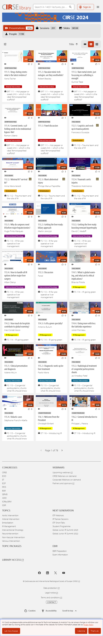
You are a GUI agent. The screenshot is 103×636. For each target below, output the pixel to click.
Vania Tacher (10, 78)
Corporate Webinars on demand (67, 479)
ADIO (4, 498)
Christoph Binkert (46, 423)
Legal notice (50, 592)
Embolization (7, 522)
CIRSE (4, 472)
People (16, 34)
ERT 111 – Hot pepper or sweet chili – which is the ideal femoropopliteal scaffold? (18, 95)
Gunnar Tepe (77, 81)
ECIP (4, 483)
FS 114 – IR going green (85, 292)
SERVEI (5, 494)
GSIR (4, 505)
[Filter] (5, 44)
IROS (4, 487)
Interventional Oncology (12, 530)
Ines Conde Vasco (12, 330)
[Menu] (98, 7)
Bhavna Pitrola (78, 282)
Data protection (50, 588)
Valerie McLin (10, 372)
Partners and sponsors (62, 483)
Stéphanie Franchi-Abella (15, 420)
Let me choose (11, 630)
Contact (51, 602)
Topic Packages (11, 546)
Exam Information (60, 554)
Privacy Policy (88, 624)
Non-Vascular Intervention (13, 537)
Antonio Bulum (45, 326)
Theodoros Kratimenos (81, 186)
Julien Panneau (78, 330)
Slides (70, 28)
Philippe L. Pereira (79, 423)
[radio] (85, 44)
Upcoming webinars (61, 472)
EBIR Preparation (60, 551)
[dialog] (51, 627)
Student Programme (61, 526)
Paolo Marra (43, 372)
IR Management (9, 526)
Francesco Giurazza (80, 132)
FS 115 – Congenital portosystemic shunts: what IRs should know (17, 388)
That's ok (95, 630)
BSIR (4, 490)
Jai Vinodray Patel (79, 375)
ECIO (4, 476)
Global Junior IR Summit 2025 (65, 530)
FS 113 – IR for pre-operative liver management (15, 243)
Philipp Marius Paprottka (49, 186)
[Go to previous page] (41, 450)
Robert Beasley (44, 78)
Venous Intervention (11, 541)
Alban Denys (10, 282)
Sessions (47, 28)
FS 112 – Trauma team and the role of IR (86, 146)
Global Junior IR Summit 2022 (65, 533)
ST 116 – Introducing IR (51, 433)
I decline (81, 630)
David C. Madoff (78, 231)
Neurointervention (10, 533)
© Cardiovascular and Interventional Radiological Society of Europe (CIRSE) (50, 581)
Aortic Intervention (10, 515)
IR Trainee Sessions (60, 519)
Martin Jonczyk (45, 231)
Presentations (20, 28)
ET (3, 479)
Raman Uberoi (10, 135)
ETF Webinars (58, 515)
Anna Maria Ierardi (12, 186)
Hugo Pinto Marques (13, 231)
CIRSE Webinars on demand (64, 476)
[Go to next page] (62, 450)
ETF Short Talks (59, 522)
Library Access (11, 559)
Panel (40, 275)
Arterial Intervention (10, 519)
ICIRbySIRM (6, 501)
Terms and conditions (50, 597)
